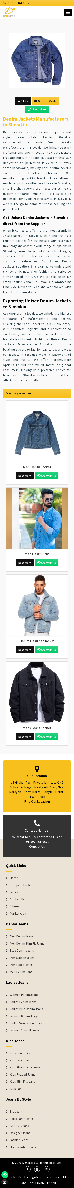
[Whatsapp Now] (4, 1174)
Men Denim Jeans (21, 936)
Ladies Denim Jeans (23, 1002)
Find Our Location (37, 801)
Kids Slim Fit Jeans (22, 1081)
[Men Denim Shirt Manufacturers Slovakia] (37, 518)
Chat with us (39, 109)
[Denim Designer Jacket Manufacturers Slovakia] (37, 605)
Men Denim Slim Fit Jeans (27, 943)
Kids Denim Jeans (22, 1053)
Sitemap (15, 906)
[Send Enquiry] (4, 1182)
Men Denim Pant (21, 972)
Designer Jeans (20, 1133)
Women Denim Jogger (25, 1016)
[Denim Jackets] (37, 60)
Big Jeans (16, 1111)
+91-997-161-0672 (17, 3)
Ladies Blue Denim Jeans (26, 1009)
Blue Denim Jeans (22, 950)
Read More (24, 476)
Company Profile (21, 885)
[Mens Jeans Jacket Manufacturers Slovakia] (37, 692)
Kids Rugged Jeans (22, 1074)
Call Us (24, 101)
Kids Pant (16, 1088)
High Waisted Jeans (23, 1147)
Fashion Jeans (19, 1140)
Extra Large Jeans (22, 1118)
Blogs (14, 892)
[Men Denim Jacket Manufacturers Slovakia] (37, 431)
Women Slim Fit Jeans (24, 1030)
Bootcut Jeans (19, 1125)
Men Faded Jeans (21, 964)
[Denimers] (9, 11)
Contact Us (37, 846)
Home (14, 878)
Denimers (28, 1163)
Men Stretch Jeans (22, 957)
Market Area (18, 913)
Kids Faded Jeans (21, 1060)
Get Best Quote (47, 101)
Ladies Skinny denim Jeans (28, 1023)
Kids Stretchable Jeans (25, 1067)
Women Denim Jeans (24, 994)
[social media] (28, 1169)
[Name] (68, 12)
